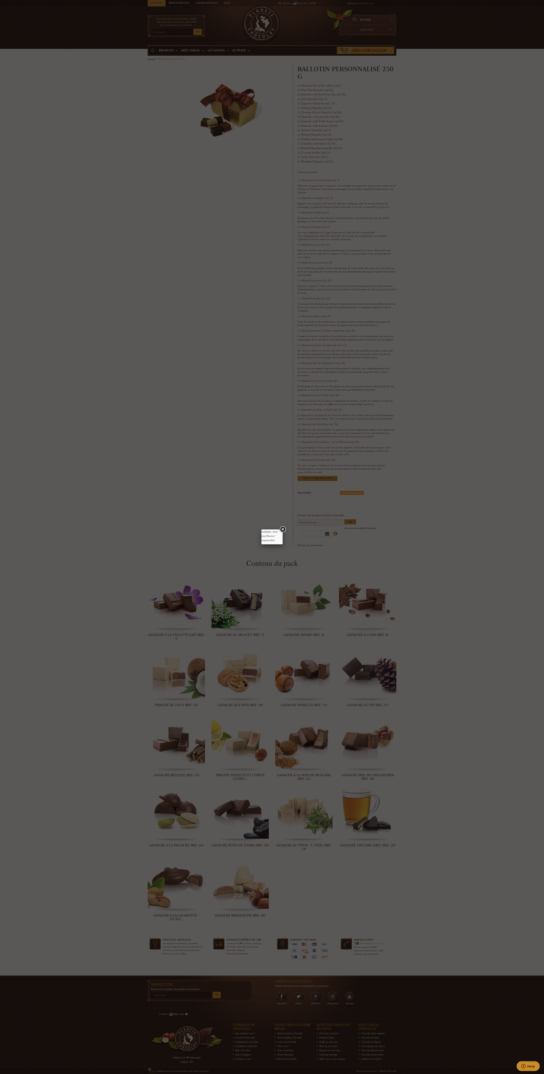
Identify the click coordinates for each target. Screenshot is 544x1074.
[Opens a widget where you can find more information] (528, 1066)
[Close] (282, 529)
